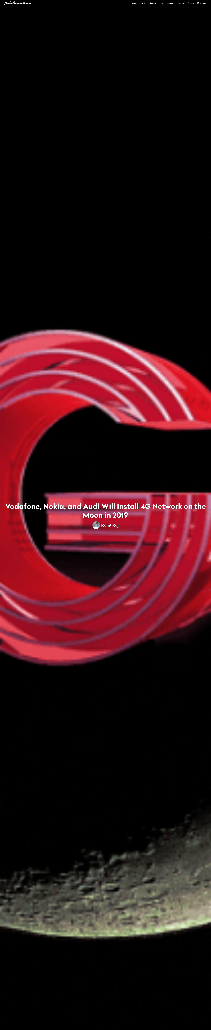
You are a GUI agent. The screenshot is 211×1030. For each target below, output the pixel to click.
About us (152, 3)
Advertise (180, 3)
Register (203, 3)
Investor (170, 3)
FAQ (161, 3)
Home (134, 3)
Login (192, 3)
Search (142, 3)
